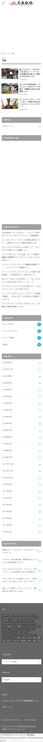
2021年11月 (7, 369)
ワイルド (12, 638)
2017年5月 (7, 511)
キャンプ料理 (7, 337)
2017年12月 (7, 464)
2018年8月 (7, 423)
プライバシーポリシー (13, 720)
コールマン (36, 626)
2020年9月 (7, 383)
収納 (34, 638)
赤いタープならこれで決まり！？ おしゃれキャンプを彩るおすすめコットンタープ (21, 280)
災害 (3, 641)
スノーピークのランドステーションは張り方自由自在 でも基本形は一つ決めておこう (21, 273)
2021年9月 (7, 376)
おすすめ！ (5, 621)
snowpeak (14, 618)
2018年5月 (7, 443)
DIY (11, 615)
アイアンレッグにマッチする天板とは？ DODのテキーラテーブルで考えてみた (21, 287)
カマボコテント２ (7, 624)
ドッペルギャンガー (8, 635)
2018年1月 (7, 457)
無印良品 (23, 641)
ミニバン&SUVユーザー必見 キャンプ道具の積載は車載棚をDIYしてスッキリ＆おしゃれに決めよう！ (21, 257)
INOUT (16, 615)
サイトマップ (31, 720)
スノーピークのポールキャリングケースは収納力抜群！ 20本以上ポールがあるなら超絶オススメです (21, 296)
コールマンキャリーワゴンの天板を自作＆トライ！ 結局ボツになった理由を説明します (21, 241)
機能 (39, 638)
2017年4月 (7, 518)
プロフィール (7, 126)
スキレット (14, 629)
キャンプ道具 (17, 626)
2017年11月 (7, 470)
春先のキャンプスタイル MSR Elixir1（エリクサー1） (20, 551)
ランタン (5, 638)
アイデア (21, 621)
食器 (34, 641)
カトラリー (29, 621)
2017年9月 (7, 484)
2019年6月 (7, 389)
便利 (18, 638)
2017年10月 (7, 477)
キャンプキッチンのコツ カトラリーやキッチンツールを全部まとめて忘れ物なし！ (19, 570)
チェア (4, 632)
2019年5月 (7, 396)
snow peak (5, 618)
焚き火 (9, 641)
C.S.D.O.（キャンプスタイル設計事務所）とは (20, 701)
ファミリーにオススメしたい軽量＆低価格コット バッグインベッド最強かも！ (21, 266)
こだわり (14, 621)
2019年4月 (7, 403)
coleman (5, 615)
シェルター (5, 629)
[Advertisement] (21, 29)
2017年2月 (7, 531)
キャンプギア (7, 324)
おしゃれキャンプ (32, 618)
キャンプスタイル (9, 331)
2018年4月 (7, 450)
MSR (36, 615)
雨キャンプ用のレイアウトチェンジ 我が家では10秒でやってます (19, 589)
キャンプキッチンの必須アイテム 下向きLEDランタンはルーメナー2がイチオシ (19, 580)
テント (10, 632)
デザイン (25, 632)
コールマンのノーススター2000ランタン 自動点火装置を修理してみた (20, 305)
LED (22, 615)
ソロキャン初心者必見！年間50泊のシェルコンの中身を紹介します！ (20, 561)
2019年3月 (7, 410)
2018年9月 (7, 416)
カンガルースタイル (21, 624)
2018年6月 (7, 437)
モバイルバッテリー (30, 635)
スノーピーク (24, 629)
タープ (32, 629)
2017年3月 (7, 525)
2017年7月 (7, 498)
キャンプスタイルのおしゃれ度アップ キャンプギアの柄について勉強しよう (21, 248)
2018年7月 (7, 430)
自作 (29, 641)
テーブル (17, 632)
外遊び (5, 344)
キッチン (32, 624)
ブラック (19, 635)
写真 (23, 638)
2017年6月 (7, 504)
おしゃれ (22, 618)
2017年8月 (7, 491)
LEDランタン (29, 615)
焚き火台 (16, 641)
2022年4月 (7, 362)
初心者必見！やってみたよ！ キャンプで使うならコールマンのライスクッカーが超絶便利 (21, 234)
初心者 (29, 638)
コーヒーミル (27, 626)
